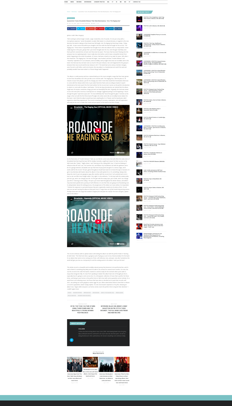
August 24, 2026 (147, 28)
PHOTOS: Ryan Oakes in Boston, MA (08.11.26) (154, 188)
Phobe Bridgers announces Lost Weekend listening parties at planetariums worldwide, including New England (154, 236)
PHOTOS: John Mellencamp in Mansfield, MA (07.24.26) (152, 109)
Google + (91, 28)
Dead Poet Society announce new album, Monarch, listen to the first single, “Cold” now (153, 225)
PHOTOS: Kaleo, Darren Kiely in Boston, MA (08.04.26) (155, 100)
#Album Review (77, 292)
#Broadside (87, 292)
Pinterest (101, 28)
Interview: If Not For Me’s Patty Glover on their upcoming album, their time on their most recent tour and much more (122, 378)
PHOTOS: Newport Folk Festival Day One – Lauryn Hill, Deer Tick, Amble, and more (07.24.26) (154, 216)
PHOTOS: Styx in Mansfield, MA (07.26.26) (152, 179)
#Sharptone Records (84, 295)
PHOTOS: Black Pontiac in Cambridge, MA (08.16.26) (154, 118)
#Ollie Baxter (72, 295)
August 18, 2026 (147, 103)
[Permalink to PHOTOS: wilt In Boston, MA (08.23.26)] (139, 28)
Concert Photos (99, 2)
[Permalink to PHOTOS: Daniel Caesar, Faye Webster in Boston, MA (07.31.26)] (139, 146)
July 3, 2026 (106, 382)
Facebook (73, 28)
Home (66, 2)
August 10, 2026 (147, 219)
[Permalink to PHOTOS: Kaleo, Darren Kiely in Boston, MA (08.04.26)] (139, 102)
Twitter (82, 28)
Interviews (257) (71, 18)
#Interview (96, 292)
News (72, 2)
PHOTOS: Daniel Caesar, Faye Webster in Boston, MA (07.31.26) (155, 144)
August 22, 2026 (147, 38)
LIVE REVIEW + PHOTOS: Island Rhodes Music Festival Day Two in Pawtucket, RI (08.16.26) (154, 72)
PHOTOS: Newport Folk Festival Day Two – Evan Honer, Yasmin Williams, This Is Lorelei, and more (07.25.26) (154, 207)
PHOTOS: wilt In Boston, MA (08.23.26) (154, 26)
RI (116, 2)
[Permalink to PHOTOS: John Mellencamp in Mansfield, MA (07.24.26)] (139, 111)
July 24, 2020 (72, 23)
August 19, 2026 (140, 95)
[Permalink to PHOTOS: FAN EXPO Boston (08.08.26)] (139, 164)
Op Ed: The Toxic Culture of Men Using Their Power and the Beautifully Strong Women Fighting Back (82, 309)
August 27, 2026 (147, 20)
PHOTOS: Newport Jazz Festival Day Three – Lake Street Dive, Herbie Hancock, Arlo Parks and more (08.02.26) (154, 91)
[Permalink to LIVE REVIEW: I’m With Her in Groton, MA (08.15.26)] (139, 55)
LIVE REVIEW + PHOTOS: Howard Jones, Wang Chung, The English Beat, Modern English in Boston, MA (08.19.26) (155, 62)
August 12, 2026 (147, 191)
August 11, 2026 (147, 210)
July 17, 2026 (90, 378)
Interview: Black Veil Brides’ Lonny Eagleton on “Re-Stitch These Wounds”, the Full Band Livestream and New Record (114, 309)
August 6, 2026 (140, 240)
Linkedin (111, 28)
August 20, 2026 (147, 48)
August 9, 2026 (147, 229)
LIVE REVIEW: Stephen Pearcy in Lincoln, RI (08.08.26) (155, 35)
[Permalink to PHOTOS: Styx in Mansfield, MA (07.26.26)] (139, 181)
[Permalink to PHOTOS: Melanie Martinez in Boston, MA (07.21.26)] (139, 137)
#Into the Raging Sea (107, 292)
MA (108, 2)
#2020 (69, 292)
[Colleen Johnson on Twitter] (71, 340)
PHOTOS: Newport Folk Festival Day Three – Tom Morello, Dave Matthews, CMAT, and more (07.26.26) (155, 197)
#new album (119, 292)
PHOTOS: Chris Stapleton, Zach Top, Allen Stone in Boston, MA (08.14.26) (154, 17)
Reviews (79, 2)
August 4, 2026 (74, 382)
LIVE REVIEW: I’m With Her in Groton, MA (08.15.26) (155, 53)
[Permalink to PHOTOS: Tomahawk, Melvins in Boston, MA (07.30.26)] (139, 155)
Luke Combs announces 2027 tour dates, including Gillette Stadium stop (155, 170)
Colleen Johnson (84, 23)
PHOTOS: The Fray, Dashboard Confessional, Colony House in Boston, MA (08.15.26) (154, 44)
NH (125, 2)
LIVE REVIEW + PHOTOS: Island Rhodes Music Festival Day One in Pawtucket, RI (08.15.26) (155, 81)
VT (129, 2)
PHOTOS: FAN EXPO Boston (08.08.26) (154, 161)
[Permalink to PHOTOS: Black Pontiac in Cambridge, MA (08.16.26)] (139, 119)
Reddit (119, 28)
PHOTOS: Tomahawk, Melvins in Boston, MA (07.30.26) (153, 153)
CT (112, 2)
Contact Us (136, 2)
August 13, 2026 (147, 173)
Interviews (87, 2)
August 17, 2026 (147, 163)
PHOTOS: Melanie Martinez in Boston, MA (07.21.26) (154, 136)
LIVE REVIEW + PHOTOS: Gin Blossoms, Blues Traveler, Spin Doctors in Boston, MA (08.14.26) (155, 127)
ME (121, 2)
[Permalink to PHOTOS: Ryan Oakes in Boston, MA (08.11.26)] (139, 190)
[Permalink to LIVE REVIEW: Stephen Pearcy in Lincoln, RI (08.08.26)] (139, 37)
